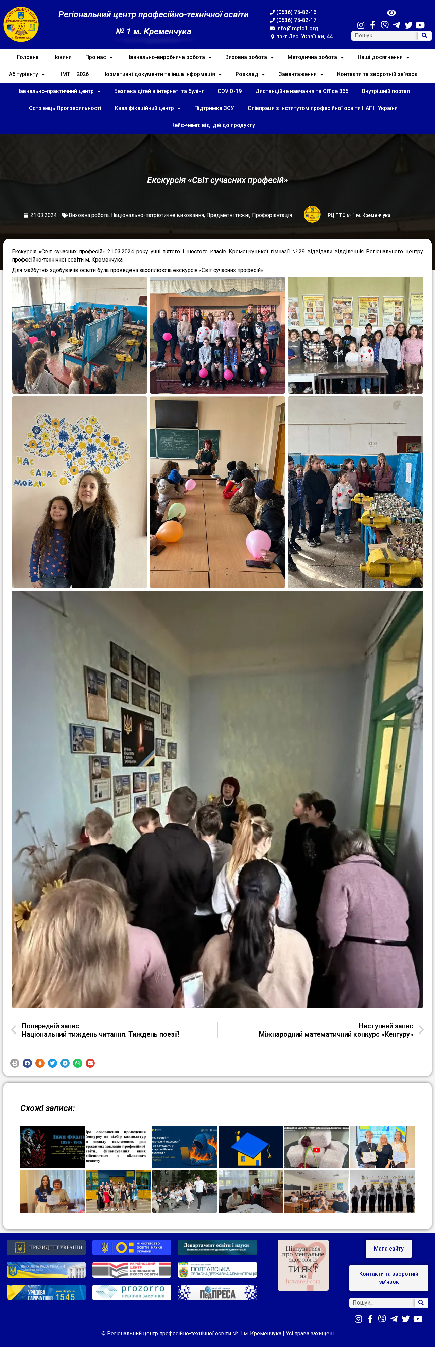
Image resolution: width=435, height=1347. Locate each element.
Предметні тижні (227, 215)
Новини (62, 57)
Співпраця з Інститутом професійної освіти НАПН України (323, 108)
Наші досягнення (380, 57)
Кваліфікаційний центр (144, 108)
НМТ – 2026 (73, 74)
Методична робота (312, 57)
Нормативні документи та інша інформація (158, 74)
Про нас (95, 57)
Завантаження (298, 74)
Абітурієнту (23, 74)
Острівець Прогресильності (65, 108)
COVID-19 (230, 91)
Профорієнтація (272, 215)
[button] (14, 1063)
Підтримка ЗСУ (214, 108)
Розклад (247, 74)
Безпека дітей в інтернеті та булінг (159, 91)
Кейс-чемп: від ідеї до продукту (213, 125)
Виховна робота (246, 57)
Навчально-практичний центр (55, 91)
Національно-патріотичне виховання (157, 215)
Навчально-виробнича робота (165, 57)
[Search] (424, 36)
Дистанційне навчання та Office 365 (301, 91)
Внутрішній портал (386, 91)
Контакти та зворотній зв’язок (377, 74)
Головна (28, 57)
